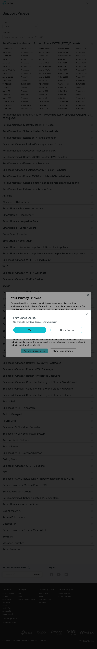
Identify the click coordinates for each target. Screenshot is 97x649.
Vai (29, 329)
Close (86, 314)
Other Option (67, 329)
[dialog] (48, 324)
